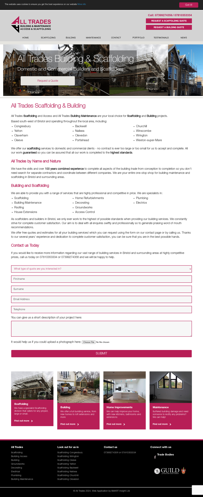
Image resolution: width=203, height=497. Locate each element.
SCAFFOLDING (48, 38)
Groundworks (18, 464)
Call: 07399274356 (160, 15)
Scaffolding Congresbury (69, 453)
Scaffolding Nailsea (67, 472)
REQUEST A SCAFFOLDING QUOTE (169, 21)
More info (82, 4)
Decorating (16, 468)
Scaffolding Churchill (68, 475)
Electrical (15, 472)
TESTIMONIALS (161, 38)
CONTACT (116, 38)
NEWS (184, 38)
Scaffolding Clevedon (68, 479)
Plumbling (16, 475)
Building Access (19, 456)
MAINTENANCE (93, 38)
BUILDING (71, 38)
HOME (25, 38)
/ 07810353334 (182, 15)
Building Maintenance (22, 479)
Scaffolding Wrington (68, 456)
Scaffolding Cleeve (66, 460)
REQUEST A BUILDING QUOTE (169, 27)
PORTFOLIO (139, 38)
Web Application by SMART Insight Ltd (111, 491)
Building (15, 460)
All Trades (80, 491)
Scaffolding (17, 453)
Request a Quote (47, 81)
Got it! (188, 5)
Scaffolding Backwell (67, 468)
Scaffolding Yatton (66, 464)
